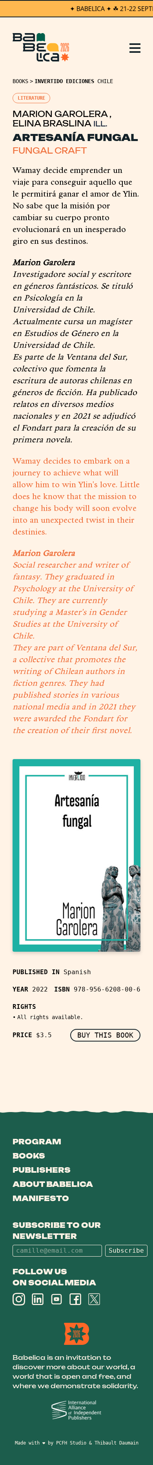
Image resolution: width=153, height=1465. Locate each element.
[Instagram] (19, 1299)
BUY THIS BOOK (105, 1035)
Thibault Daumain (116, 1443)
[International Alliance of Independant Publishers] (76, 1410)
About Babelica (53, 1184)
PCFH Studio (71, 1443)
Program (37, 1141)
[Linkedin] (37, 1299)
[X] (94, 1299)
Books (20, 81)
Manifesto (41, 1198)
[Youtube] (56, 1299)
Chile (105, 81)
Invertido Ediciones (64, 81)
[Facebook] (75, 1299)
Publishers (42, 1170)
